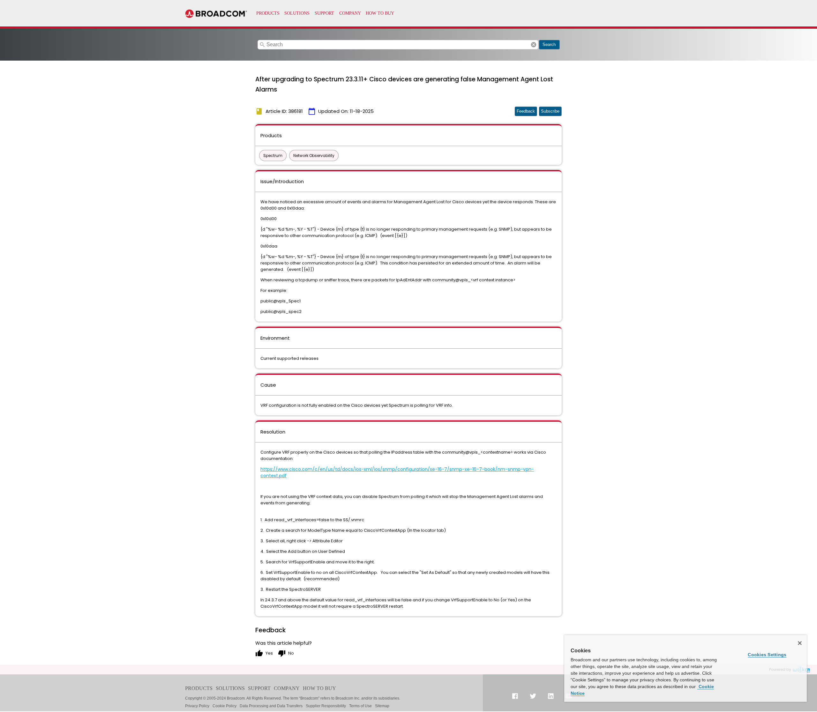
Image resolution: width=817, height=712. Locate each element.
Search (549, 44)
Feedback (526, 111)
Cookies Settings (767, 654)
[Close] (800, 643)
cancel (533, 44)
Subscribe (550, 111)
